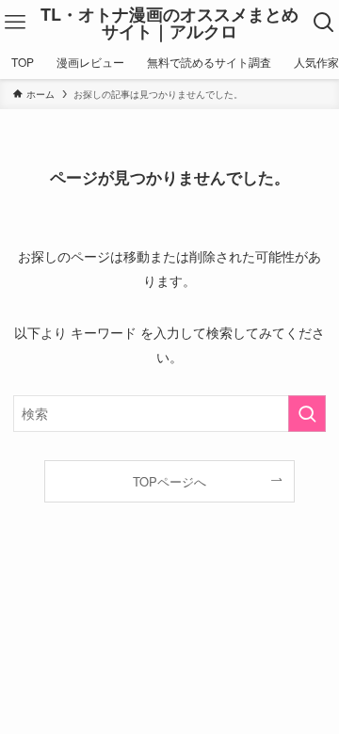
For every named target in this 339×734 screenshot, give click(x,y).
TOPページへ (169, 481)
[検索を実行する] (307, 413)
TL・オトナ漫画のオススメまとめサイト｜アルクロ (169, 23)
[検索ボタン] (324, 22)
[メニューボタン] (15, 22)
